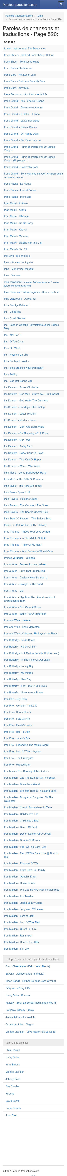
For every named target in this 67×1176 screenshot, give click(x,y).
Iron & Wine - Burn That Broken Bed (24, 571)
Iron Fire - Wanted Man (17, 764)
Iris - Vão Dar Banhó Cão (18, 380)
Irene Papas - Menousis (17, 196)
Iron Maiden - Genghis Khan (20, 876)
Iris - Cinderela (12, 311)
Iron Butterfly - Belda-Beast (19, 640)
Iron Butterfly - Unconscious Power (23, 692)
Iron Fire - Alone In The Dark (20, 705)
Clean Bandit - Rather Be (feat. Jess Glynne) (31, 981)
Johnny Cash (13, 1079)
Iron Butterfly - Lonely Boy (18, 666)
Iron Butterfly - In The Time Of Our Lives (27, 659)
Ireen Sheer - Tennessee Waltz (21, 61)
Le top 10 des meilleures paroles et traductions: (32, 959)
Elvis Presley (13, 1050)
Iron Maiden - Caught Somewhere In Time (28, 807)
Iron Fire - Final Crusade (18, 725)
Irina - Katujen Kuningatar (18, 262)
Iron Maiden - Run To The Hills (21, 942)
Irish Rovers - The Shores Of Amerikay (26, 512)
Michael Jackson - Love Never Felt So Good (30, 1031)
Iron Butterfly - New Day (17, 679)
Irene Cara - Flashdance (18, 68)
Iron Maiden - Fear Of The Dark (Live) (25, 846)
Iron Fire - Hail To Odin (17, 731)
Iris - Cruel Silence (14, 318)
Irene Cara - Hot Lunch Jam (20, 74)
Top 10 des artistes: (17, 1042)
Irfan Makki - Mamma (16, 236)
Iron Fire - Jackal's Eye (17, 738)
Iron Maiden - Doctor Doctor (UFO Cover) (27, 833)
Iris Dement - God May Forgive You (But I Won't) (31, 394)
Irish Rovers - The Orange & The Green (26, 505)
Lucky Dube (12, 1057)
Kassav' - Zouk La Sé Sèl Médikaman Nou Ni (31, 1002)
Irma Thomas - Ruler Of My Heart (23, 544)
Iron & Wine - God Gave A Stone (22, 607)
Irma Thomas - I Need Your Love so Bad (27, 531)
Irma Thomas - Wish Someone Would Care (28, 551)
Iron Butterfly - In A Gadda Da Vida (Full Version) (31, 653)
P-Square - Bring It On (18, 988)
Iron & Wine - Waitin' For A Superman (25, 613)
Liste (40, 15)
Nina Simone (13, 1064)
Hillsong (10, 1093)
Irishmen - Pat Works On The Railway (25, 525)
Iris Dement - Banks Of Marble (21, 387)
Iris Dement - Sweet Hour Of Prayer (24, 453)
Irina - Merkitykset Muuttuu (19, 269)
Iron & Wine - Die (13, 590)
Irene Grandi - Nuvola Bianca (20, 127)
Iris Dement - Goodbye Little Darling (24, 407)
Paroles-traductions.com (20, 4)
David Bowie (12, 1100)
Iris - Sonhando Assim (16, 361)
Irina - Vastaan (12, 275)
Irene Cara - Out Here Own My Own (24, 81)
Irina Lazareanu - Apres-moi (20, 298)
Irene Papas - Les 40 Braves (20, 190)
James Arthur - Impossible (20, 1017)
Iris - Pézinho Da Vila (16, 354)
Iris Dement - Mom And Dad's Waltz (24, 426)
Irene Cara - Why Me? (16, 87)
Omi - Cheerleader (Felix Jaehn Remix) (28, 966)
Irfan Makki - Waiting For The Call (23, 242)
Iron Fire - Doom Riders (17, 712)
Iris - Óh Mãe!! (12, 348)
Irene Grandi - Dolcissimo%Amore (23, 107)
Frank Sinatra (13, 1108)
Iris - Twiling (11, 374)
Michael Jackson (15, 1071)
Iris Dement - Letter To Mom (20, 413)
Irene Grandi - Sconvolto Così (21, 167)
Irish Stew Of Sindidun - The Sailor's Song (27, 518)
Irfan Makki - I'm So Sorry (18, 223)
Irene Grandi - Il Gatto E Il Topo (22, 114)
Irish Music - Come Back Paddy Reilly (25, 472)
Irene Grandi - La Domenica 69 (21, 120)
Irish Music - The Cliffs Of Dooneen (24, 479)
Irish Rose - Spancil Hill (17, 492)
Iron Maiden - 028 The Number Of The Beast (29, 777)
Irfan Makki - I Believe (16, 216)
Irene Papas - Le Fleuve (17, 183)
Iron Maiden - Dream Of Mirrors (22, 840)
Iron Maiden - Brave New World (22, 784)
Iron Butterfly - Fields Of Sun (20, 646)
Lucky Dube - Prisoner (18, 995)
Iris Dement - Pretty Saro (18, 446)
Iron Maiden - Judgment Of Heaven (24, 909)
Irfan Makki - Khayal (15, 229)
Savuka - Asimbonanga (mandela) (25, 973)
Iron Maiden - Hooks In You (19, 883)
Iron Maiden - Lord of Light (19, 916)
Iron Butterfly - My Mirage (18, 672)
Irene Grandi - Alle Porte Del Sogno (24, 101)
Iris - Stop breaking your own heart (23, 367)
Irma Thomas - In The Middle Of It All (25, 538)
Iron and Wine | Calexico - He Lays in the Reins (31, 633)
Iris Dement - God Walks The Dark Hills (26, 400)
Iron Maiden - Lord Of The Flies (22, 922)
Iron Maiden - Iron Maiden (19, 896)
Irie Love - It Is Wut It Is (17, 255)
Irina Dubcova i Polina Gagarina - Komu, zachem (31, 292)
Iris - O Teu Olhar (14, 341)
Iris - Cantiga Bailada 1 (17, 305)
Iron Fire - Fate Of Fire (17, 718)
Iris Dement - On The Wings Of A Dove (26, 433)
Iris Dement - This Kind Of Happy (22, 459)
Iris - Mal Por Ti (12, 335)
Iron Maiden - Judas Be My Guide (23, 902)
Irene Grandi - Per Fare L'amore (22, 140)
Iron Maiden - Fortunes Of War (21, 863)
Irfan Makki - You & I (15, 249)
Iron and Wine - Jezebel (17, 620)
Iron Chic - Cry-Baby (15, 699)
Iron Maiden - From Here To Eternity (24, 870)
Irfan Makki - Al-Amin (16, 203)
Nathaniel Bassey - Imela (20, 1010)
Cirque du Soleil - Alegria (20, 1024)
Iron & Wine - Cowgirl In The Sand (23, 584)
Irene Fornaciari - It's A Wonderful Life (25, 94)
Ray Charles (12, 1086)
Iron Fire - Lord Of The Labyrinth (22, 751)
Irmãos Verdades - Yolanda (19, 557)
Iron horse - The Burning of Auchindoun (26, 771)
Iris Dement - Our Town (17, 439)
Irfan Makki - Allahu (15, 210)
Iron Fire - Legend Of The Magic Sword (26, 745)
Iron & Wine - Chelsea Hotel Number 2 (26, 577)
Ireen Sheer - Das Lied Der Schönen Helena (29, 55)
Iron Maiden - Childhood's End (21, 814)
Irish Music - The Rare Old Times (23, 485)
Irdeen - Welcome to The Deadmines (25, 48)
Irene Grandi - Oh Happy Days (21, 133)
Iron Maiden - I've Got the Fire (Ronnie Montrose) (32, 889)
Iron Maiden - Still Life (16, 948)
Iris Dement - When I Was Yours (22, 466)
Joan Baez (12, 1115)
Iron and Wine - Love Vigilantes (21, 627)
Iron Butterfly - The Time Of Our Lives (25, 686)
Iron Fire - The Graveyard (18, 758)
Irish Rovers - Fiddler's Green (21, 498)
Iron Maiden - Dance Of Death (21, 827)
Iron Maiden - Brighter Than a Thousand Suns (30, 790)
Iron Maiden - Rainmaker (18, 935)
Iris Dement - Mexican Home (20, 420)
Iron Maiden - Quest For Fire (20, 929)
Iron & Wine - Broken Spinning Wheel (25, 564)
